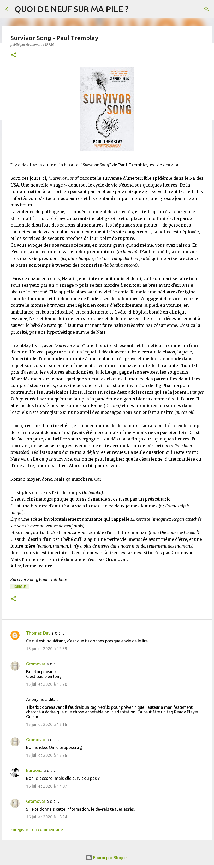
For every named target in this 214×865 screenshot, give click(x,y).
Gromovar (35, 663)
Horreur (20, 586)
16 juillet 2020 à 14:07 (46, 786)
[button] (13, 55)
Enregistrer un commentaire (36, 829)
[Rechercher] (207, 9)
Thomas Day (38, 633)
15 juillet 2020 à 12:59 (46, 648)
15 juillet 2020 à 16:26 (46, 755)
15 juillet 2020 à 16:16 (46, 724)
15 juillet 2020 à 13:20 (46, 684)
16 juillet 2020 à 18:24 (46, 817)
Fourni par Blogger (110, 857)
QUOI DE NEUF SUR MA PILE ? (72, 9)
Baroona (34, 770)
